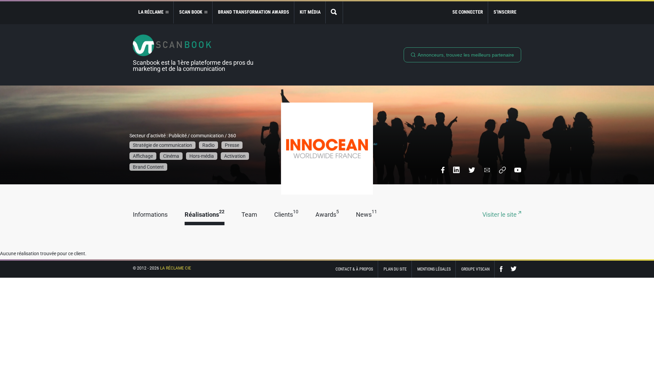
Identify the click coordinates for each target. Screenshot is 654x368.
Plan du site (395, 269)
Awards (327, 215)
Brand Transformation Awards (253, 12)
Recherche (334, 12)
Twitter (514, 269)
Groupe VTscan (475, 269)
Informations (150, 215)
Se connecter (467, 12)
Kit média (310, 12)
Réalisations (204, 215)
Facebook (503, 269)
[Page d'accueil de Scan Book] (196, 45)
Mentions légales (434, 269)
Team (249, 215)
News (366, 215)
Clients (286, 215)
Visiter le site (500, 215)
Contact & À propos (354, 269)
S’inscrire (505, 12)
